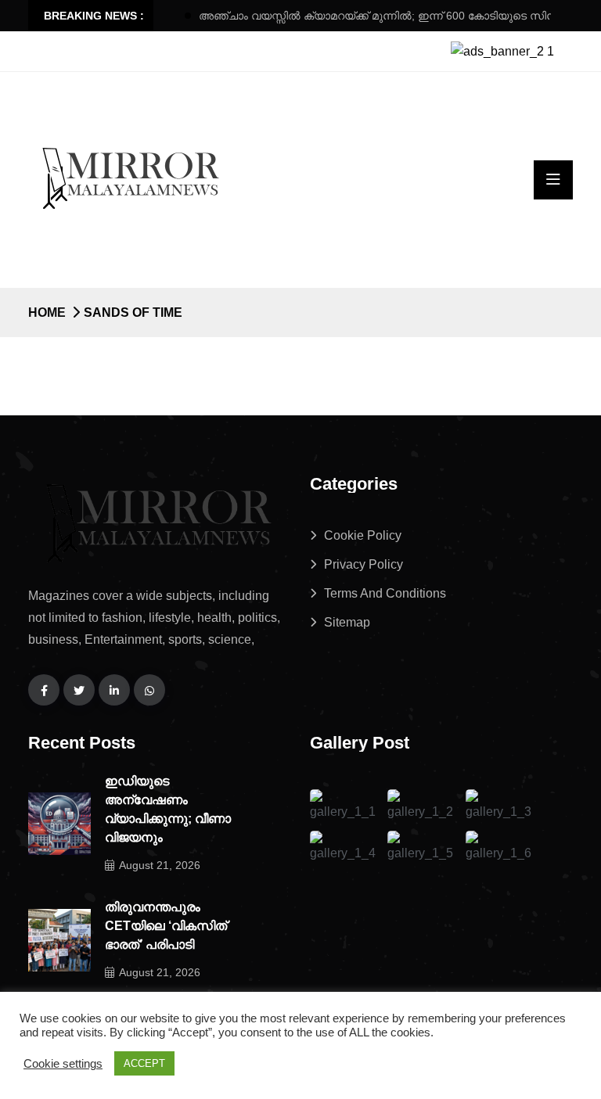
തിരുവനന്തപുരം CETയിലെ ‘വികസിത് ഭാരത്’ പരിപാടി (166, 925)
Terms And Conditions (385, 593)
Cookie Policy (362, 535)
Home (47, 312)
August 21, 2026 (159, 865)
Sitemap (347, 622)
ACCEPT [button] (144, 1063)
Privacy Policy (363, 564)
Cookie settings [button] (63, 1064)
